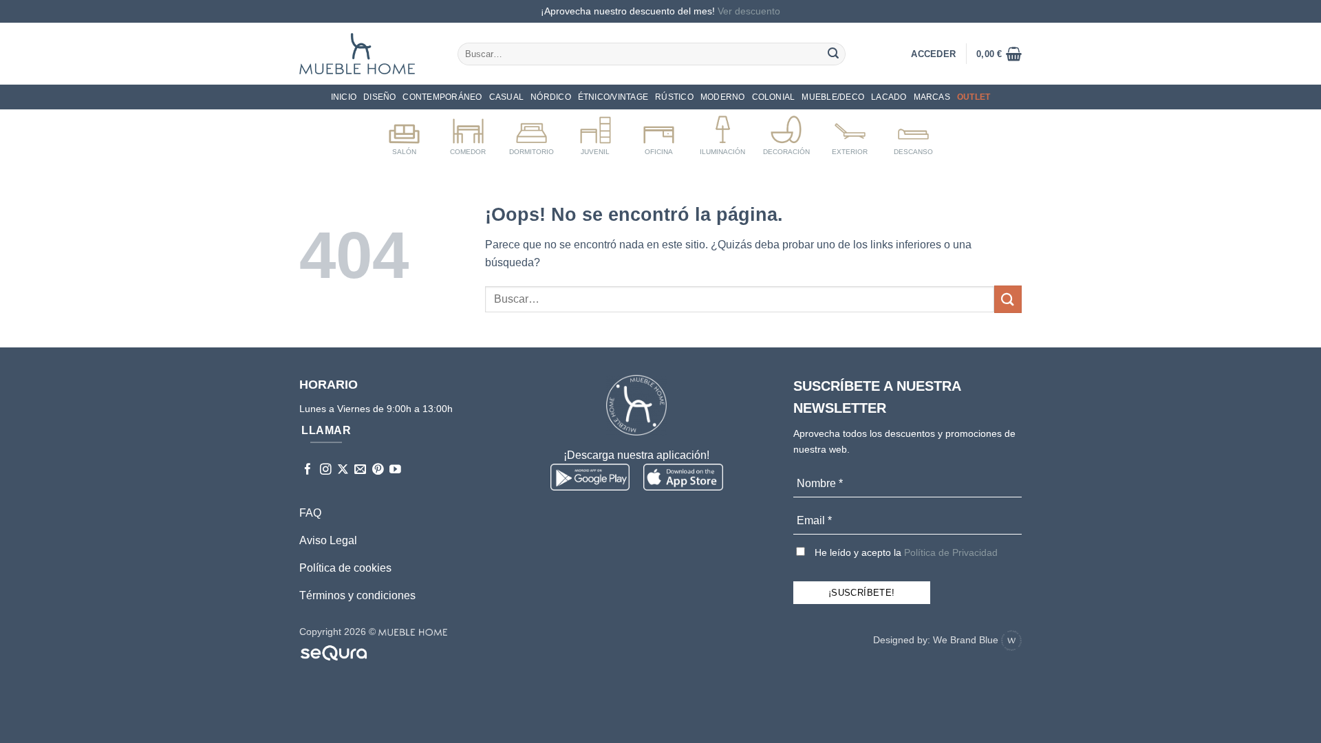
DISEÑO (379, 97)
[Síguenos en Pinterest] (378, 470)
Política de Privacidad (951, 552)
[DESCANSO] (913, 133)
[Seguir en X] (343, 470)
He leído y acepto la (905, 552)
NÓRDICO (550, 97)
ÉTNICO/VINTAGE (613, 97)
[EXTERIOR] (850, 133)
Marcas (932, 97)
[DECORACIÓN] (786, 133)
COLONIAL (773, 97)
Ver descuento (749, 11)
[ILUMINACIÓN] (723, 133)
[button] (999, 54)
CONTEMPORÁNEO (442, 97)
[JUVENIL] (595, 133)
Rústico (674, 97)
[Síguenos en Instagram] (326, 470)
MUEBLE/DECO (833, 97)
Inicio (343, 97)
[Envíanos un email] (360, 470)
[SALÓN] (404, 133)
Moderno (722, 97)
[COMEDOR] (468, 133)
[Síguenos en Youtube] (395, 470)
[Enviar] (833, 53)
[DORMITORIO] (531, 133)
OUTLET (973, 97)
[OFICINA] (659, 133)
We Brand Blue (967, 639)
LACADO (888, 97)
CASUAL (506, 97)
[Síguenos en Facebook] (308, 470)
